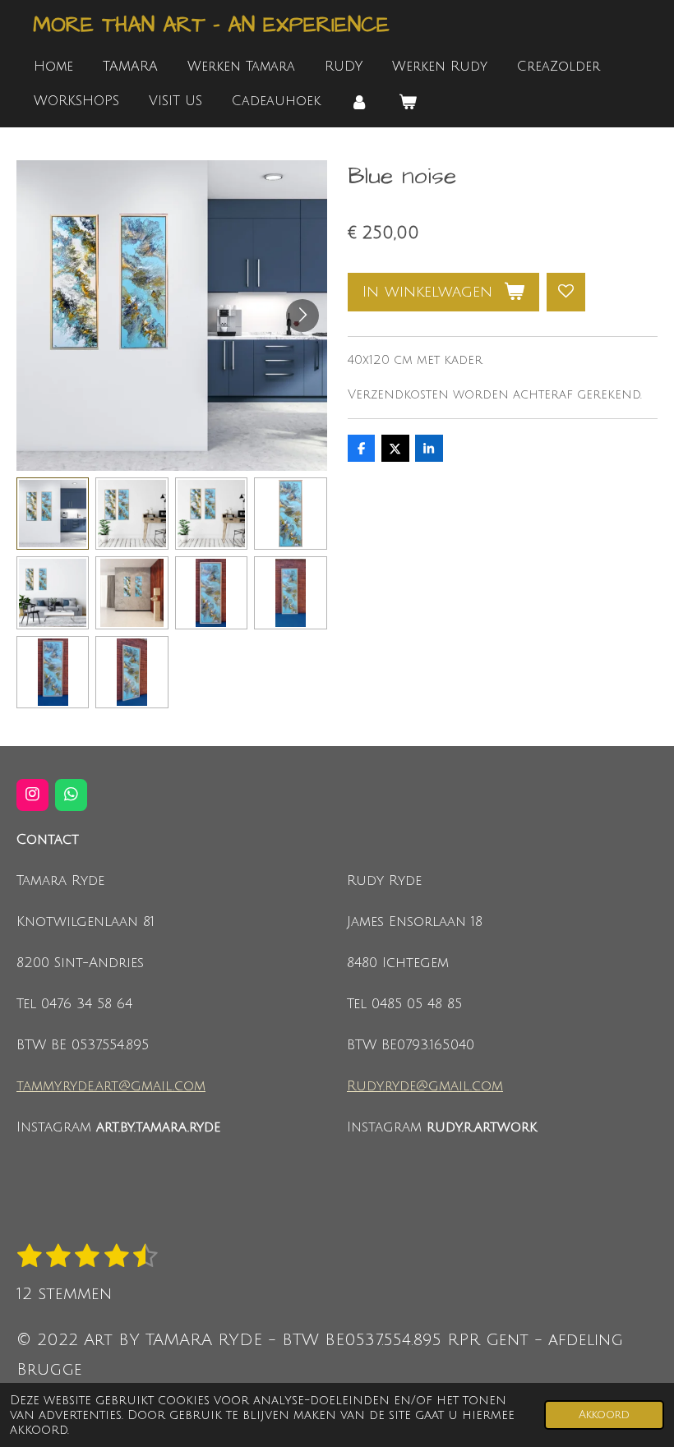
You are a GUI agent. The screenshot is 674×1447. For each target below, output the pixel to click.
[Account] (359, 101)
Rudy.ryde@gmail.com (425, 1086)
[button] (52, 513)
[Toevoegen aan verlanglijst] (566, 292)
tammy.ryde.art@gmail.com (110, 1086)
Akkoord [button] (604, 1414)
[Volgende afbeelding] (302, 315)
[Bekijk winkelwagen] (407, 101)
